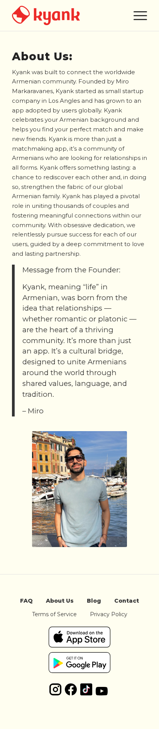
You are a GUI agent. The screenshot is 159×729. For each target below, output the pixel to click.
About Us (60, 600)
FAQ (26, 600)
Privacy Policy (108, 614)
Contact (126, 600)
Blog (94, 600)
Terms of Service (54, 614)
